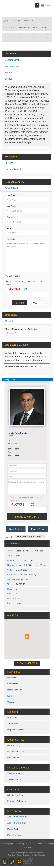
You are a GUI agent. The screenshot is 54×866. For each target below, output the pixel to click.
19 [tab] (42, 33)
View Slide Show (14, 773)
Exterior (9, 72)
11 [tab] (7, 33)
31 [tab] (7, 41)
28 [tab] (37, 37)
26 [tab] (29, 37)
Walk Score (11, 156)
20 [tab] (46, 33)
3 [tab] (16, 29)
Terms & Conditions (34, 843)
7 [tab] (33, 29)
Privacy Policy (18, 843)
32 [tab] (12, 41)
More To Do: (14, 811)
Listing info (13, 672)
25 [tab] (24, 37)
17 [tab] (33, 33)
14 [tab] (20, 33)
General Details (13, 60)
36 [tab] (29, 41)
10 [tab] (46, 29)
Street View (10, 163)
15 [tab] (24, 33)
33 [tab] (16, 41)
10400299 (12, 332)
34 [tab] (20, 41)
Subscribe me (14, 276)
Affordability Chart (15, 795)
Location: (12, 711)
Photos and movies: (18, 767)
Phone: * (10, 217)
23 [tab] (16, 37)
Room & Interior (13, 66)
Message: (10, 239)
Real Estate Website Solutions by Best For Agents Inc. (27, 855)
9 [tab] (42, 29)
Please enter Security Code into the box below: (24, 283)
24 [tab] (20, 37)
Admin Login (5, 843)
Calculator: (13, 789)
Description (11, 53)
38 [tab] (37, 41)
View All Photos (14, 779)
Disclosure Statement (16, 345)
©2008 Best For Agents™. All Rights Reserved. (27, 853)
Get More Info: (15, 739)
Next (45, 37)
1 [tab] (7, 29)
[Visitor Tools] (37, 5)
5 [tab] (24, 29)
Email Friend (11, 188)
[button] (27, 636)
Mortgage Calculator (16, 801)
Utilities (8, 79)
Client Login (49, 843)
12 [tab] (12, 33)
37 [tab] (33, 41)
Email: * (9, 228)
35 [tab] (24, 41)
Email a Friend (38, 529)
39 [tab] (42, 41)
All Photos (10, 321)
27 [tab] (33, 37)
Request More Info (15, 182)
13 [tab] (16, 33)
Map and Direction (14, 169)
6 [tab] (29, 29)
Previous (8, 37)
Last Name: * (12, 206)
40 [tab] (46, 41)
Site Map (27, 847)
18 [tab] (37, 33)
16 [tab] (29, 33)
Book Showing (16, 529)
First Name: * (12, 195)
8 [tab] (37, 29)
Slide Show (11, 315)
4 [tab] (20, 29)
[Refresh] (25, 289)
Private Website (14, 829)
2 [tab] (12, 29)
